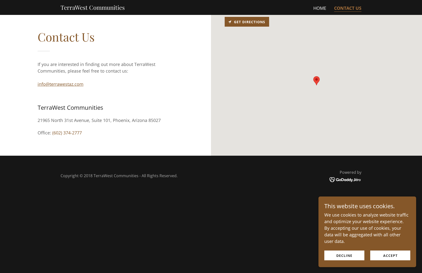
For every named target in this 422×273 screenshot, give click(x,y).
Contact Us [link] (347, 8)
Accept (390, 255)
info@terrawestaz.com (61, 84)
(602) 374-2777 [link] (67, 133)
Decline (344, 255)
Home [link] (319, 8)
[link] (93, 8)
